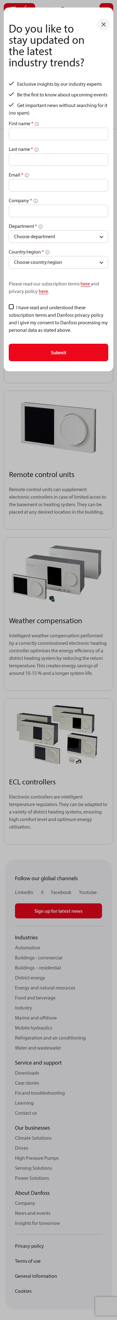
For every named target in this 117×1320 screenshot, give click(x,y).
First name (21, 123)
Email (16, 175)
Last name (21, 149)
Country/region (26, 252)
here (85, 283)
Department (23, 226)
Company (20, 200)
